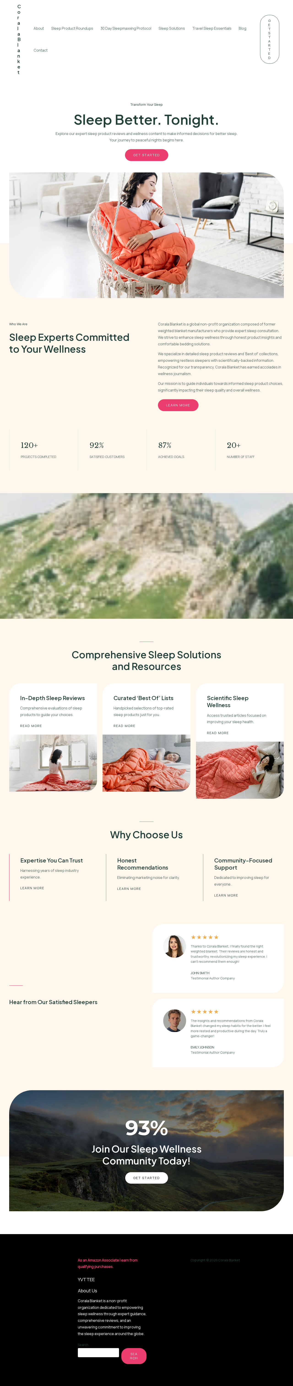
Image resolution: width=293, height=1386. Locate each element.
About (39, 28)
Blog (242, 28)
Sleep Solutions (172, 28)
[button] (269, 39)
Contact (41, 50)
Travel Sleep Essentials (211, 28)
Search (83, 1345)
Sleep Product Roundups (72, 28)
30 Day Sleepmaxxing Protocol (125, 28)
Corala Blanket (19, 39)
